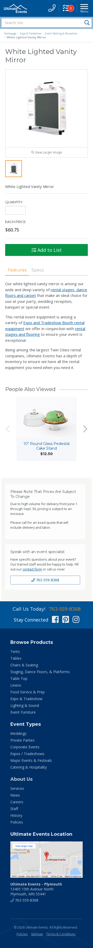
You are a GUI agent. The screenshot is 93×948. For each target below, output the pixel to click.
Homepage (10, 33)
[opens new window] (46, 859)
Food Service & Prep (27, 691)
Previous (7, 429)
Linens (15, 685)
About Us (21, 779)
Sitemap (37, 934)
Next (85, 429)
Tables (15, 658)
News (15, 795)
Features (17, 270)
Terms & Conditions (60, 934)
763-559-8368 (47, 579)
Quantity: (14, 202)
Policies (16, 822)
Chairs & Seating (24, 665)
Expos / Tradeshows (27, 753)
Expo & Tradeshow (30, 33)
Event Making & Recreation (61, 33)
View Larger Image (48, 152)
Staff (14, 808)
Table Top (18, 678)
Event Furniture (23, 712)
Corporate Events (25, 746)
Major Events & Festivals (31, 760)
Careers (16, 801)
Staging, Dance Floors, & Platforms (40, 671)
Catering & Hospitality (28, 767)
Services (17, 788)
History (16, 815)
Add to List (49, 250)
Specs (38, 270)
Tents (15, 651)
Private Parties (22, 740)
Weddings (18, 733)
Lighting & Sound (24, 705)
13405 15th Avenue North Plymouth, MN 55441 (36, 889)
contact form (32, 569)
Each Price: (15, 222)
